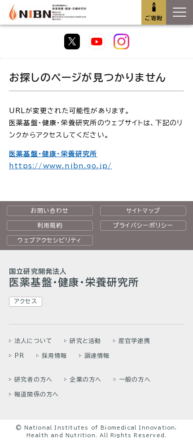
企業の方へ (85, 379)
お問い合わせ (50, 210)
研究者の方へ (33, 379)
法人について (33, 341)
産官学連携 (134, 341)
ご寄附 (154, 18)
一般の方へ (135, 379)
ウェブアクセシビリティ (50, 240)
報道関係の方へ (36, 394)
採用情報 (54, 355)
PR (19, 355)
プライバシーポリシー (143, 225)
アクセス (25, 301)
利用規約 (50, 225)
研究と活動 (85, 341)
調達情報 (97, 355)
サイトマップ (143, 210)
